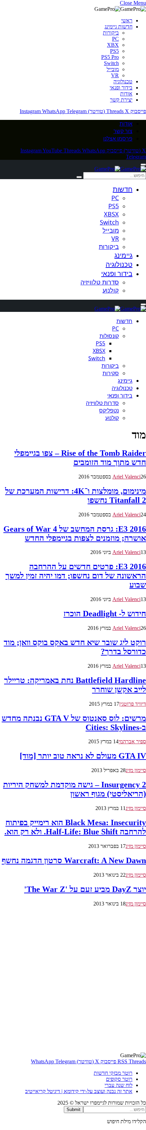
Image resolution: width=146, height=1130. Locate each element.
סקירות (111, 373)
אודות (126, 94)
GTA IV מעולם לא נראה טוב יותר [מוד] (83, 755)
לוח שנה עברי (118, 1085)
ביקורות (111, 33)
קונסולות (109, 336)
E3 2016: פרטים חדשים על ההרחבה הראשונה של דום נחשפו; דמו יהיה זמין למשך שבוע (75, 575)
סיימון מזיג (136, 770)
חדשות (122, 189)
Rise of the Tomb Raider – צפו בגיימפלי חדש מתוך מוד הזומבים (80, 458)
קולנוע (111, 290)
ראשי (126, 20)
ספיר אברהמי (132, 741)
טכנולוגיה (122, 81)
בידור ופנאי (121, 87)
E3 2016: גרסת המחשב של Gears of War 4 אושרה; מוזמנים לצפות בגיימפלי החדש (74, 533)
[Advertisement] (73, 979)
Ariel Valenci (126, 476)
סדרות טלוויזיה (99, 282)
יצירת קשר (121, 100)
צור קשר (122, 131)
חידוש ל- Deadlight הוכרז (104, 613)
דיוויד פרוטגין (132, 704)
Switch (111, 63)
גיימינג (123, 255)
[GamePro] (120, 169)
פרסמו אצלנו (117, 138)
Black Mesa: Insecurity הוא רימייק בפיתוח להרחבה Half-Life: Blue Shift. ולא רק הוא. (75, 827)
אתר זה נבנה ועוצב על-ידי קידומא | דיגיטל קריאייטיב (78, 1091)
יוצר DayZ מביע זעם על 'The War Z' (85, 889)
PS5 (114, 51)
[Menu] (143, 165)
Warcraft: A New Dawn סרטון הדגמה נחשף (74, 860)
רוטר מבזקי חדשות (113, 1073)
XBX (113, 45)
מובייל (113, 69)
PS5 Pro (110, 57)
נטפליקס (109, 410)
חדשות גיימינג (118, 26)
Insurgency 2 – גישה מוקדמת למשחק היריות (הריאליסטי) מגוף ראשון (74, 789)
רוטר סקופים (119, 1079)
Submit (73, 1109)
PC (115, 39)
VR (115, 75)
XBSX (111, 214)
